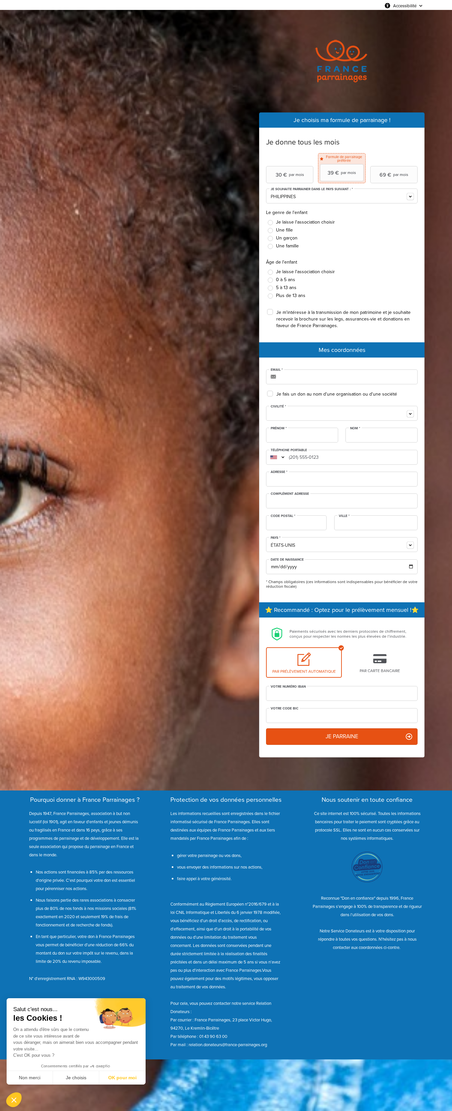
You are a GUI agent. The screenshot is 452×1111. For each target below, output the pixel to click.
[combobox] (342, 196)
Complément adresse (290, 494)
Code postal (283, 516)
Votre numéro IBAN (288, 687)
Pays (276, 538)
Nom (355, 428)
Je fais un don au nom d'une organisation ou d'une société (336, 394)
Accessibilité (405, 6)
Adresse (279, 472)
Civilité (278, 406)
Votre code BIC (284, 708)
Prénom (279, 428)
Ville (344, 516)
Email (277, 370)
